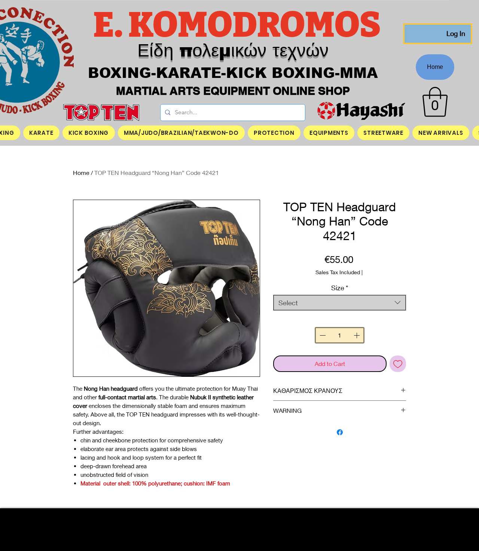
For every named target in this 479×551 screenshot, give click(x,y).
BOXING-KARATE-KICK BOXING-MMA (233, 73)
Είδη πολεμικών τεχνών (233, 50)
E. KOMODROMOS (239, 25)
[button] (435, 102)
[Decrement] (322, 335)
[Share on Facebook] (339, 432)
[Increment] (357, 335)
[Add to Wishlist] (398, 363)
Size (339, 288)
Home (81, 172)
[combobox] (339, 303)
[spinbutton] (339, 335)
